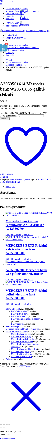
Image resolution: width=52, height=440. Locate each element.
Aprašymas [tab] (10, 186)
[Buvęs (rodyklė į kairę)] (1, 427)
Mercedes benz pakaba (16, 65)
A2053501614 (44, 179)
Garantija (10, 16)
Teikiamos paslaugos (15, 13)
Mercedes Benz (13, 182)
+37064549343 (12, 23)
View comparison (7, 438)
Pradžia (9, 60)
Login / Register (13, 35)
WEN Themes (25, 366)
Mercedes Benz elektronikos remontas (22, 47)
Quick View (27, 234)
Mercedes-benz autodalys (17, 8)
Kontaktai (10, 18)
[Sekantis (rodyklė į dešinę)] (4, 427)
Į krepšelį (4, 119)
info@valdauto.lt (13, 26)
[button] (3, 47)
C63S (2, 182)
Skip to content (6, 1)
